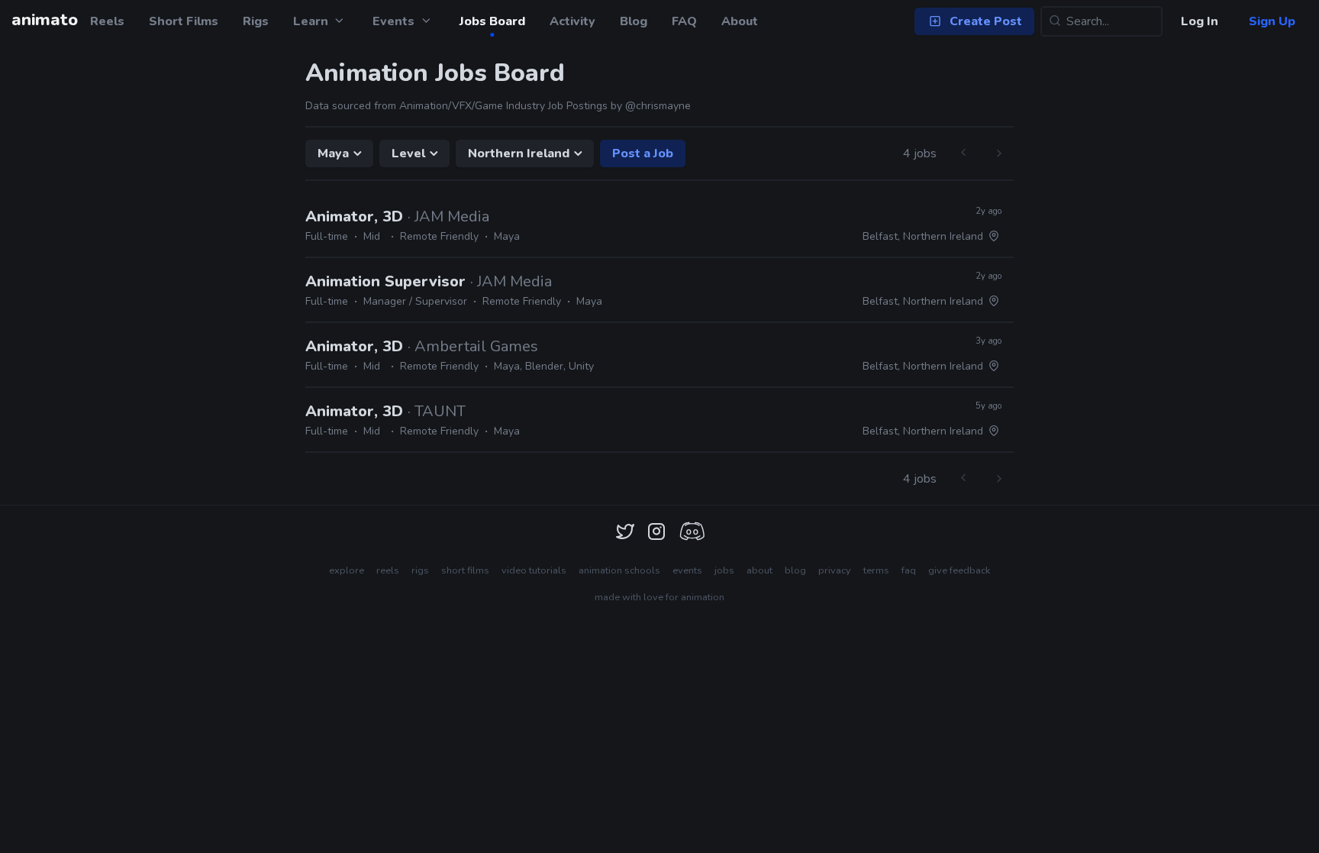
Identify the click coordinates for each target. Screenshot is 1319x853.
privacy (834, 570)
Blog (633, 21)
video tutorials (533, 570)
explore (346, 570)
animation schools (619, 570)
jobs (724, 570)
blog (795, 570)
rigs (420, 570)
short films (465, 570)
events (687, 570)
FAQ (684, 21)
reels (387, 570)
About (739, 21)
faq (908, 570)
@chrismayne (658, 106)
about (759, 570)
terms (876, 570)
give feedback (959, 570)
